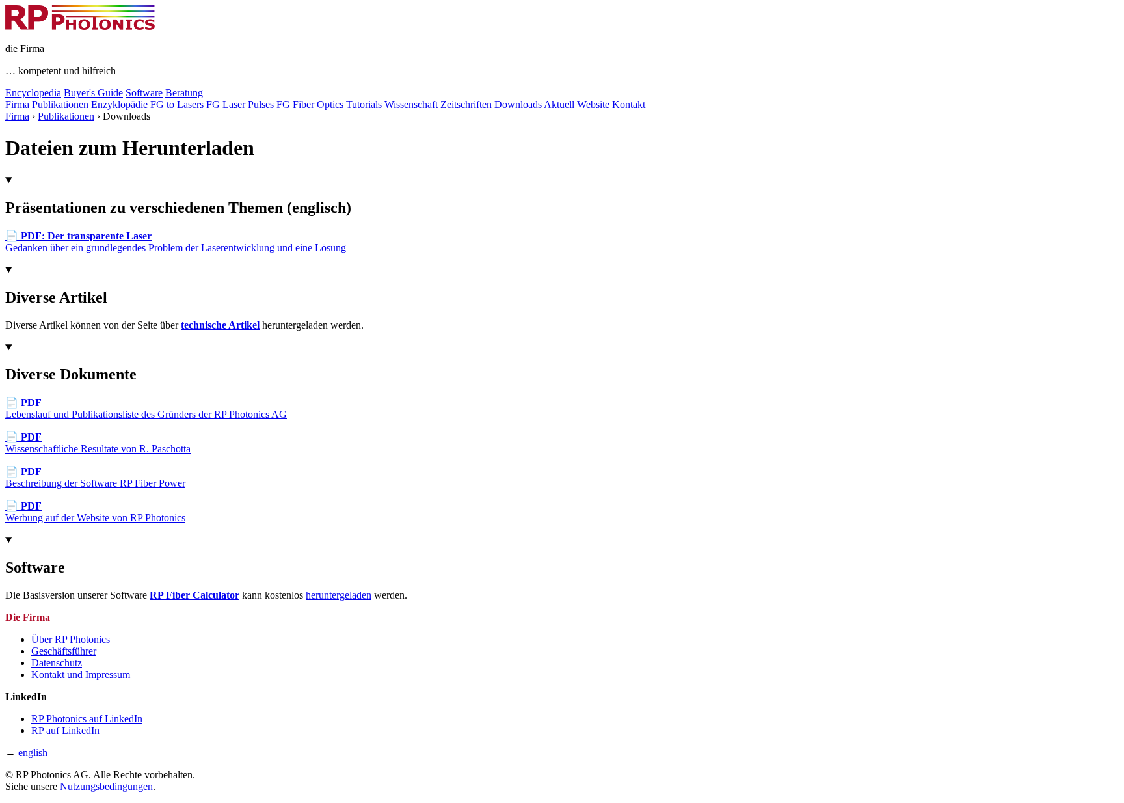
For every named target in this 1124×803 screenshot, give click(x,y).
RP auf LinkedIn (65, 730)
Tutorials (364, 104)
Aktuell (559, 104)
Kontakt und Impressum (80, 674)
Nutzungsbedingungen (106, 786)
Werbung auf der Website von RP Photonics (95, 511)
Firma (17, 104)
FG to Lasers (177, 104)
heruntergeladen (338, 595)
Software (144, 92)
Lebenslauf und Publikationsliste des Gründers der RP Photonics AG (146, 408)
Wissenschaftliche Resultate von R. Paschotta (98, 442)
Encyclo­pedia (33, 92)
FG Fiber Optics (309, 104)
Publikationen (60, 104)
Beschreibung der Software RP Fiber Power (95, 477)
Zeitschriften (466, 104)
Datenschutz (56, 662)
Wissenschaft (411, 104)
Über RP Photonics (70, 639)
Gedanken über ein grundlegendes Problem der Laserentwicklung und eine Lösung (175, 241)
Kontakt (628, 104)
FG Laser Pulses (240, 104)
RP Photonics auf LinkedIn (86, 718)
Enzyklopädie (119, 104)
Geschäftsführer (63, 651)
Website (593, 104)
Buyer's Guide (93, 92)
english (32, 752)
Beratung (184, 92)
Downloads (518, 104)
